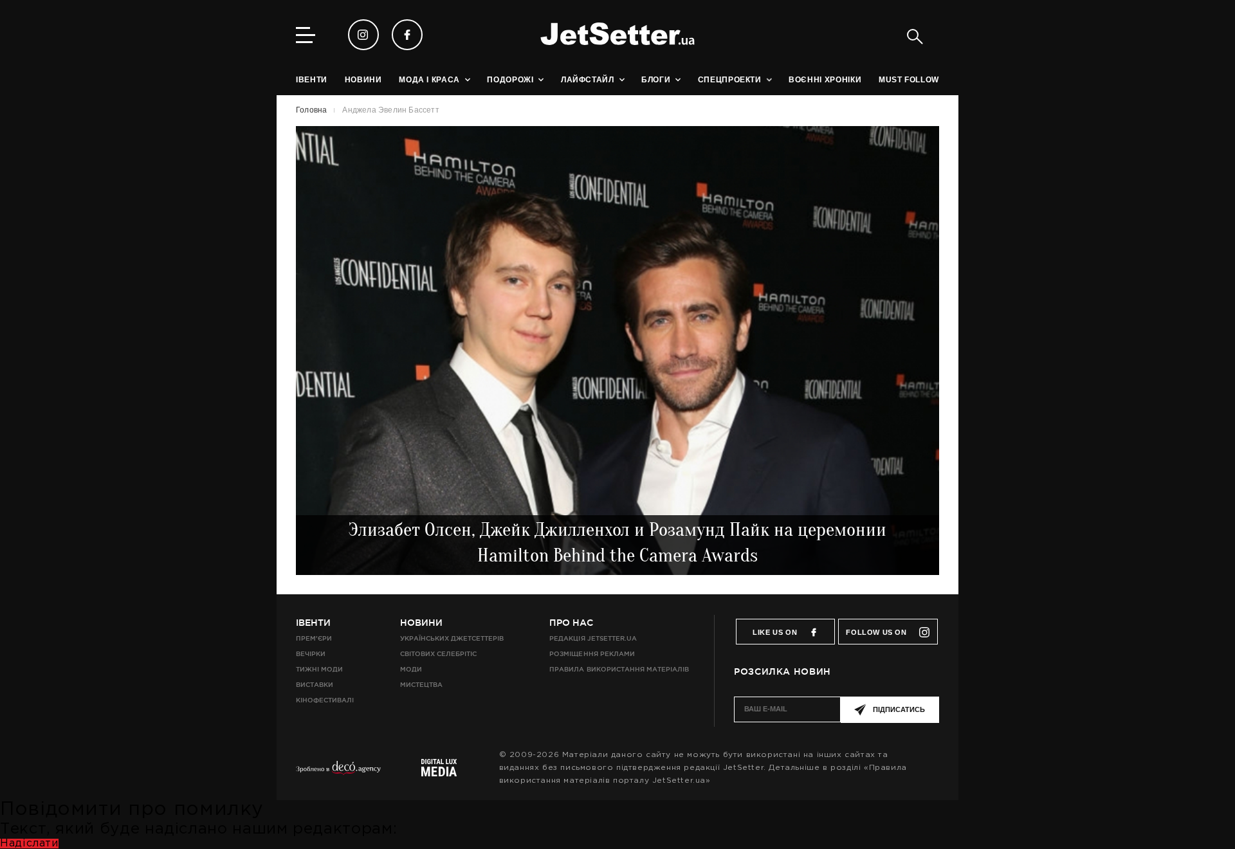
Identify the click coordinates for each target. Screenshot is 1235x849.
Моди (411, 669)
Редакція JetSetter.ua (592, 638)
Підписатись (899, 709)
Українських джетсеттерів (452, 638)
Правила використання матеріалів (619, 669)
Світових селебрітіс (438, 653)
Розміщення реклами (591, 653)
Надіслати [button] (29, 843)
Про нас (571, 622)
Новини (421, 622)
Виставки (314, 684)
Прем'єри (314, 638)
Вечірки (310, 653)
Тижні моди (319, 669)
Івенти (313, 622)
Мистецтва (421, 684)
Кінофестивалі (325, 700)
